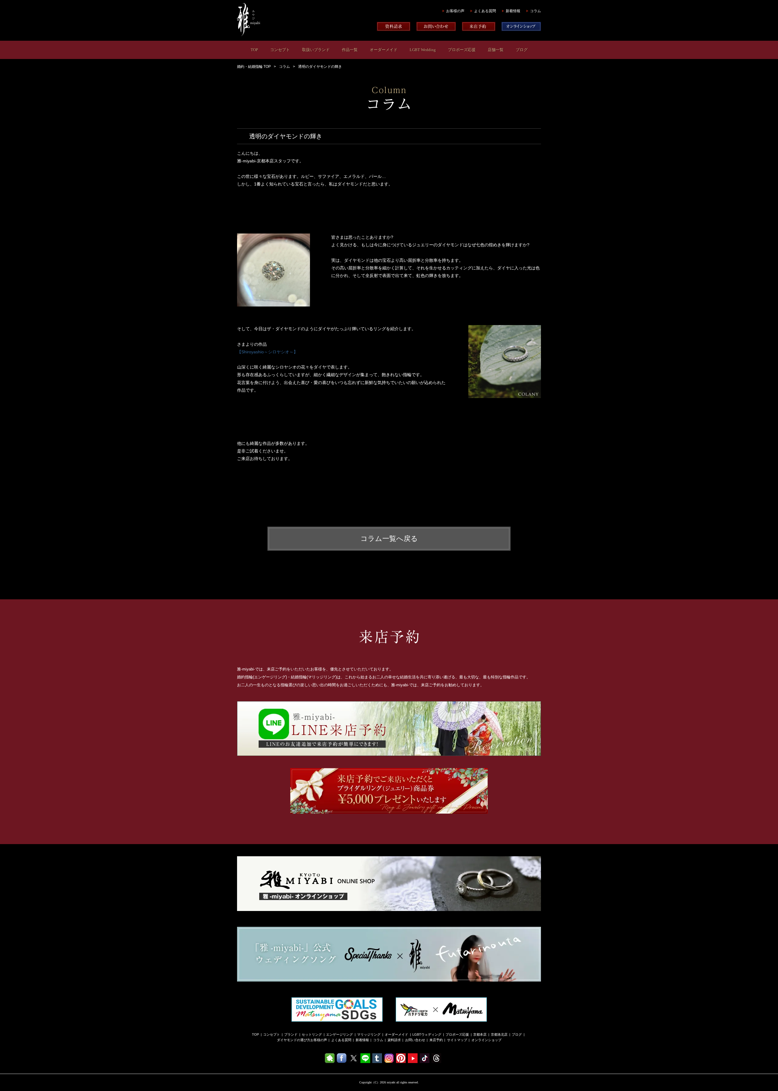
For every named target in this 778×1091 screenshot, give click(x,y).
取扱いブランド (316, 49)
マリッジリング (368, 1034)
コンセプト (280, 49)
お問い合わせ (415, 1040)
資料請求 (394, 1040)
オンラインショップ (486, 1040)
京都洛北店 (499, 1034)
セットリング (312, 1034)
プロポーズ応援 (462, 49)
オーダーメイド (384, 49)
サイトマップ (457, 1040)
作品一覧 (350, 49)
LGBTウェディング (426, 1034)
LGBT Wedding (423, 49)
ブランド (291, 1034)
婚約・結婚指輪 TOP (254, 66)
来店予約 (436, 1040)
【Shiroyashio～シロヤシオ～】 (267, 351)
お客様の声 (455, 11)
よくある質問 (485, 11)
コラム (535, 11)
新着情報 (513, 11)
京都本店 (480, 1034)
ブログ (522, 49)
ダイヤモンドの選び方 (293, 1040)
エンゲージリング (339, 1034)
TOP (254, 49)
